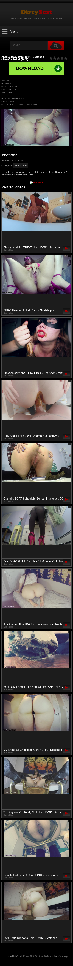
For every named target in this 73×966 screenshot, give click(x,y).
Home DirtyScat (13, 956)
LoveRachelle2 (58, 172)
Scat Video (21, 165)
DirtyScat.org (61, 956)
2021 (32, 174)
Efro (10, 172)
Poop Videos (22, 172)
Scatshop (7, 174)
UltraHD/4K (20, 174)
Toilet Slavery (39, 172)
